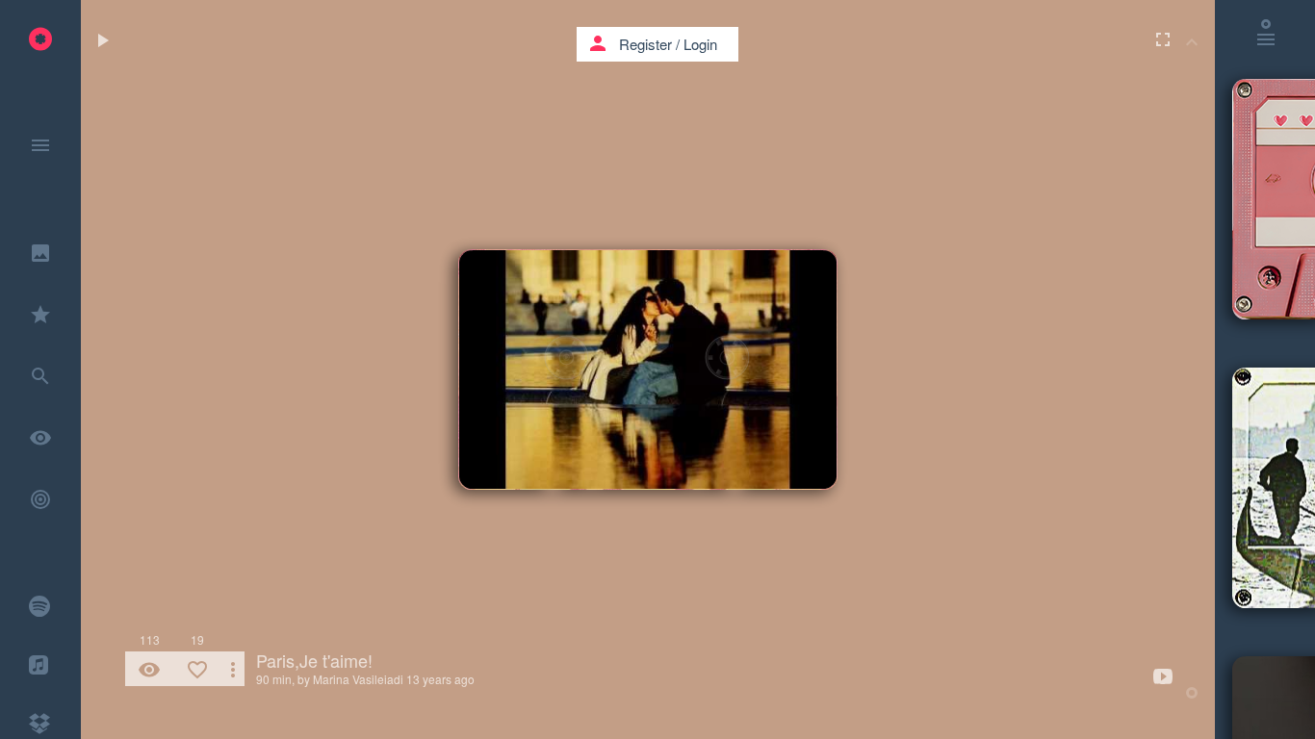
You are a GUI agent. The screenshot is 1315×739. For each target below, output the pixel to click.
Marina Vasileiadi (358, 679)
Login (700, 44)
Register (645, 44)
